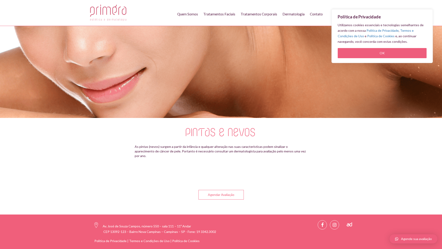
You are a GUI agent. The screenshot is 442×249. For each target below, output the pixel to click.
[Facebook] (322, 224)
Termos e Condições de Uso (149, 241)
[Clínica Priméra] (109, 13)
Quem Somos (187, 14)
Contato (316, 14)
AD (349, 224)
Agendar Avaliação (221, 195)
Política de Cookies (381, 36)
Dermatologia (293, 14)
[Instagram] (334, 224)
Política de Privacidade (382, 30)
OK (382, 53)
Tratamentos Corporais (259, 14)
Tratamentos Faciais (219, 14)
